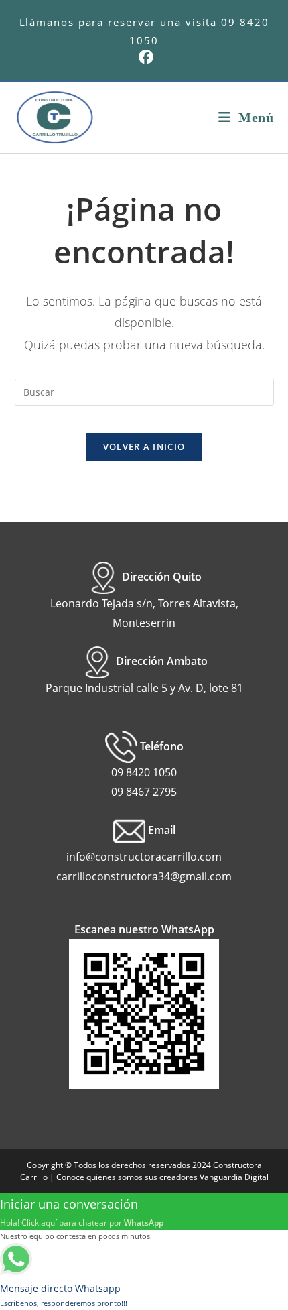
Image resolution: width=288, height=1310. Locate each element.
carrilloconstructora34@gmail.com (144, 876)
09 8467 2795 (144, 791)
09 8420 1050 (144, 772)
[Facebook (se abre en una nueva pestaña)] (144, 57)
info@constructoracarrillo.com (144, 856)
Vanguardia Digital (234, 1177)
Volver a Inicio (144, 446)
